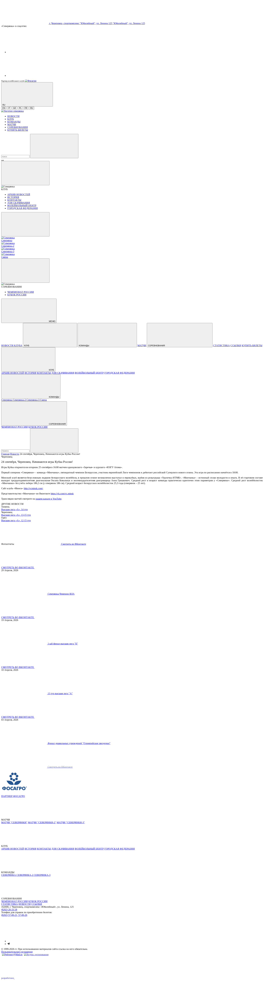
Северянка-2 (19, 400)
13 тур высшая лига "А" (60, 693)
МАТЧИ (11, 124)
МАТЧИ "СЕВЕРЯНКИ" (14, 822)
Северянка (7, 400)
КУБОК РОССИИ (16, 294)
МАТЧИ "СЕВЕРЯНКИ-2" (42, 822)
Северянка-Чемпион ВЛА (61, 594)
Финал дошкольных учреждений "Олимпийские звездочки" (79, 743)
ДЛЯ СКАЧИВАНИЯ (18, 202)
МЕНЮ (51, 321)
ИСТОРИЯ (13, 197)
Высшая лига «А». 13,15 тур (16, 515)
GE (14, 108)
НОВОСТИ (13, 116)
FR (26, 108)
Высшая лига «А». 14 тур (14, 509)
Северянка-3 (33, 400)
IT (9, 108)
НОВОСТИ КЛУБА (11, 345)
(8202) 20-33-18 (9, 909)
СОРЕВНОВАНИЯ (17, 127)
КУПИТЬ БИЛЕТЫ (17, 130)
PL (20, 108)
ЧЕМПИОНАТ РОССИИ (20, 292)
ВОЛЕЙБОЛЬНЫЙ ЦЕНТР (21, 205)
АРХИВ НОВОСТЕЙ (18, 194)
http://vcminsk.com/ (33, 488)
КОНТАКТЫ (14, 200)
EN (3, 108)
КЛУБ (10, 119)
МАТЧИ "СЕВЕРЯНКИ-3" (71, 822)
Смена (43, 400)
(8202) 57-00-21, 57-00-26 (14, 915)
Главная (5, 454)
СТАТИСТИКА (221, 345)
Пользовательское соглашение (17, 951)
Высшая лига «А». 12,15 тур (16, 520)
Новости (14, 454)
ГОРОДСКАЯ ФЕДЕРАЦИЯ (22, 208)
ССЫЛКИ (235, 345)
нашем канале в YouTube (48, 498)
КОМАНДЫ (13, 121)
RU (31, 108)
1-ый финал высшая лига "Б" (63, 643)
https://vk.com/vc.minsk (62, 493)
